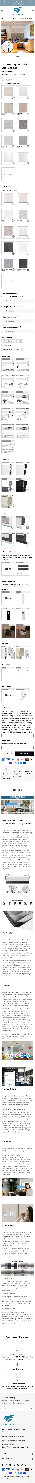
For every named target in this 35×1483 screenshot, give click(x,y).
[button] (33, 11)
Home (3, 18)
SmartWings (19, 1477)
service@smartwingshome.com (14, 1441)
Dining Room (13, 18)
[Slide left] (14, 56)
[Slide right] (20, 56)
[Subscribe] (31, 1409)
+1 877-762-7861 (19, 1357)
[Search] (29, 11)
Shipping (4, 74)
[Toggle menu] (2, 11)
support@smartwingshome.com (18, 1359)
